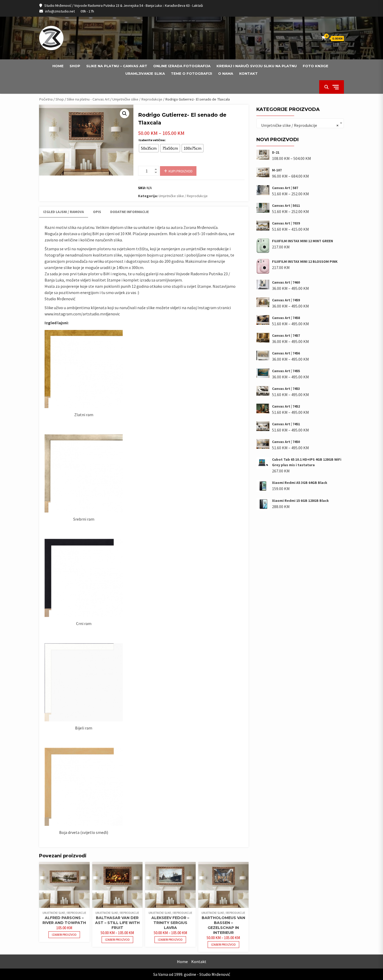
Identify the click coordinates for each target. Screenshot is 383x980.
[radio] (148, 148)
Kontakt (248, 73)
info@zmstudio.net (60, 11)
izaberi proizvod (64, 935)
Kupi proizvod (181, 171)
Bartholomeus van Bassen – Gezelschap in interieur (223, 925)
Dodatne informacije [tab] (129, 211)
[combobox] (300, 123)
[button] (124, 113)
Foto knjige (315, 66)
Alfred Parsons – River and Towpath (64, 920)
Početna (46, 99)
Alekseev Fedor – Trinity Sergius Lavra (170, 922)
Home (58, 66)
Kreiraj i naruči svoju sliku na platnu (257, 66)
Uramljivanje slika (145, 73)
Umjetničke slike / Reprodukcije (137, 99)
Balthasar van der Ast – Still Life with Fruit (117, 922)
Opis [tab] (97, 211)
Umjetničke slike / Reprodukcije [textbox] (298, 125)
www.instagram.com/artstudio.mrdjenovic (82, 313)
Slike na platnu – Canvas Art (116, 66)
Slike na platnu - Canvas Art (88, 99)
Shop (75, 66)
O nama (225, 73)
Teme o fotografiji (191, 73)
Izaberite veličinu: (152, 140)
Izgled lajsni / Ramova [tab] (63, 211)
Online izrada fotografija (182, 66)
